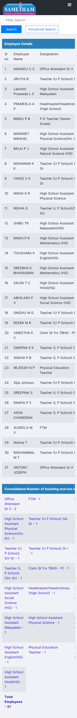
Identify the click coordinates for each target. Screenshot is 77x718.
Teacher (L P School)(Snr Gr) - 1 (13, 573)
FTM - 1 (34, 499)
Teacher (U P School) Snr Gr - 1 (13, 553)
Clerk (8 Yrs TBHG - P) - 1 (49, 568)
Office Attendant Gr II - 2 (12, 504)
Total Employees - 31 (13, 702)
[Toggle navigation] (69, 5)
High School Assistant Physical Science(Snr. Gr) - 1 (14, 528)
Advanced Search (42, 29)
